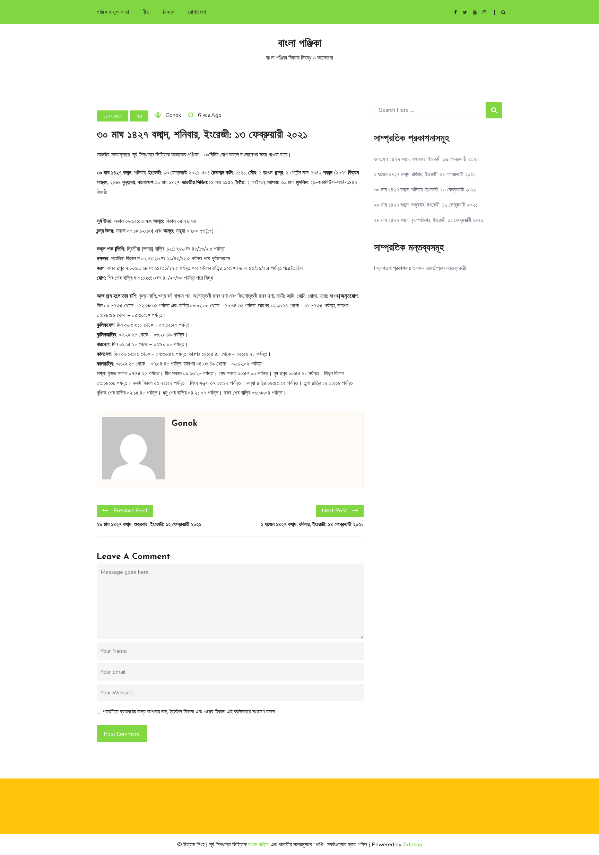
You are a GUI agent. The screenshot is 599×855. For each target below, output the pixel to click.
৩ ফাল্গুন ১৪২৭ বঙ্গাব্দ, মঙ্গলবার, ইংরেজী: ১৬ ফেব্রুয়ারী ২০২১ (426, 159)
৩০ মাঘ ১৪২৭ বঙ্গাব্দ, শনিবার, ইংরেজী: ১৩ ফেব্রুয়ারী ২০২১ (425, 190)
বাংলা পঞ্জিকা (299, 44)
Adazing (412, 844)
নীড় (146, 12)
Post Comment (122, 734)
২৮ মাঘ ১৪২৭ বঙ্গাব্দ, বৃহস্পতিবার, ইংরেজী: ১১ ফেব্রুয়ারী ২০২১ (428, 220)
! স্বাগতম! (383, 268)
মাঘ (139, 116)
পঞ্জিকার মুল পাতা (113, 12)
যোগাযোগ (197, 12)
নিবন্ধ (169, 12)
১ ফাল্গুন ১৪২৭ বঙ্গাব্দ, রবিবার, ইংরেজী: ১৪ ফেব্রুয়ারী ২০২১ (312, 524)
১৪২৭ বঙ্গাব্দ (112, 116)
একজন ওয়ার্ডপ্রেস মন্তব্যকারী (439, 268)
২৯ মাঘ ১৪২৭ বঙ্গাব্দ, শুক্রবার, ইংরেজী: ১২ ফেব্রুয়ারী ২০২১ (149, 524)
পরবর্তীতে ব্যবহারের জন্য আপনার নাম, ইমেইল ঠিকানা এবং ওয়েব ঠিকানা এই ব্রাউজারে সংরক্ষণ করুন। (191, 712)
